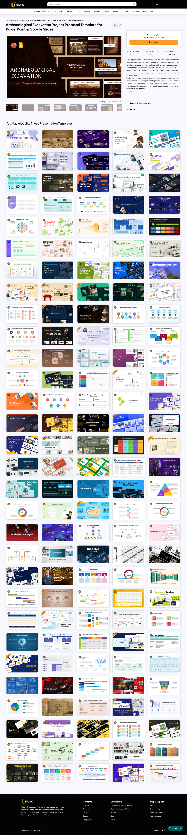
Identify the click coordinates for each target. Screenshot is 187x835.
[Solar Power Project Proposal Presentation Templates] (164, 139)
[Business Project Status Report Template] (57, 489)
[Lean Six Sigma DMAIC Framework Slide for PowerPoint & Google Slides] (57, 773)
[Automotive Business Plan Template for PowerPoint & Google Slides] (93, 423)
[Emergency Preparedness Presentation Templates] (129, 685)
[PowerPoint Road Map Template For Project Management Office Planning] (93, 598)
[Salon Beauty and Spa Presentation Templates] (57, 467)
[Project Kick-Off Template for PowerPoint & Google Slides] (164, 314)
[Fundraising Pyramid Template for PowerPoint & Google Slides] (164, 489)
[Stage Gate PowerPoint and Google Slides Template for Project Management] (93, 773)
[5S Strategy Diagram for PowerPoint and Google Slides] (22, 642)
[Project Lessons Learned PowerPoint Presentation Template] (164, 620)
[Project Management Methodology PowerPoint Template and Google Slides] (93, 401)
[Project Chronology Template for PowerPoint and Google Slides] (93, 685)
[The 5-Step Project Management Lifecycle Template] (164, 336)
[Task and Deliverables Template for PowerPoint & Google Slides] (22, 270)
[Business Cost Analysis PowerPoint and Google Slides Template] (22, 532)
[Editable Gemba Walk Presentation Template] (129, 663)
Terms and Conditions (158, 812)
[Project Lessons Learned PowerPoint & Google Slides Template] (164, 292)
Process (116, 11)
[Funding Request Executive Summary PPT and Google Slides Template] (22, 161)
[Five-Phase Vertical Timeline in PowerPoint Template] (93, 620)
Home (8, 20)
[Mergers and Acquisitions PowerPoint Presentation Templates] (93, 357)
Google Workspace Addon (120, 809)
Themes (125, 11)
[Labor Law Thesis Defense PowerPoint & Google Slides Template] (164, 248)
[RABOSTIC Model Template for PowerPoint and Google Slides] (164, 663)
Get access (153, 42)
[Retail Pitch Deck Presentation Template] (22, 423)
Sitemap (114, 820)
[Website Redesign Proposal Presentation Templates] (93, 161)
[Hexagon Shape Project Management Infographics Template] (164, 357)
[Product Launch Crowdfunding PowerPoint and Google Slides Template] (57, 248)
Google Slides (147, 11)
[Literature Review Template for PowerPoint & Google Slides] (164, 270)
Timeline (87, 11)
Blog (112, 816)
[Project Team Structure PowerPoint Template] (93, 532)
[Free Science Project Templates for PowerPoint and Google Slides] (93, 467)
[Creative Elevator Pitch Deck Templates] (57, 226)
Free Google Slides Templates (121, 805)
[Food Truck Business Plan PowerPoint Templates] (57, 423)
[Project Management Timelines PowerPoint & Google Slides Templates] (57, 270)
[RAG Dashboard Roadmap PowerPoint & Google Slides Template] (129, 598)
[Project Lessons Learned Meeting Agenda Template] (93, 707)
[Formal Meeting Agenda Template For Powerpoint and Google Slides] (164, 642)
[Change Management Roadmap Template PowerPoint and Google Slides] (129, 620)
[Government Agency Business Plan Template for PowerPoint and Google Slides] (22, 467)
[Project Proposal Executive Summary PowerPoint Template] (22, 183)
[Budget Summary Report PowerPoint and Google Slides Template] (57, 642)
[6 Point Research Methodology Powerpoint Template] (22, 379)
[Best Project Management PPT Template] (129, 510)
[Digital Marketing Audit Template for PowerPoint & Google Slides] (129, 270)
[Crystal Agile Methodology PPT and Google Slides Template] (164, 226)
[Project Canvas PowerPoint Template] (129, 336)
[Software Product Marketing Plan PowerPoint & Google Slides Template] (57, 729)
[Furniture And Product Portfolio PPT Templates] (164, 554)
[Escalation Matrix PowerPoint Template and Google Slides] (22, 620)
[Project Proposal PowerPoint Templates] (93, 139)
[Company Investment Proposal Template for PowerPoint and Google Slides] (57, 183)
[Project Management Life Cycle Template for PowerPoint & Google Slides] (22, 510)
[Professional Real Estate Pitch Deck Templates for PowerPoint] (22, 401)
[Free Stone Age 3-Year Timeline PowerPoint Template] (57, 598)
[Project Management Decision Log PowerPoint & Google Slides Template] (129, 467)
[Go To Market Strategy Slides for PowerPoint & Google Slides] (129, 445)
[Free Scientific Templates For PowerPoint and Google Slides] (22, 663)
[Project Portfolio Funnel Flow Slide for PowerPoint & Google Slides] (164, 576)
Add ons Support (156, 816)
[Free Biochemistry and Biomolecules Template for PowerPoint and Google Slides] (57, 751)
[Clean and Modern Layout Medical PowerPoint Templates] (57, 554)
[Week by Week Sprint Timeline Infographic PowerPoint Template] (22, 598)
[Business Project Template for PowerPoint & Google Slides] (93, 445)
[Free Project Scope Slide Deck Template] (57, 620)
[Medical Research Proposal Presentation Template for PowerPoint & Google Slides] (57, 161)
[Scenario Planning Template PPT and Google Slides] (22, 357)
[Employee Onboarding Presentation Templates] (129, 554)
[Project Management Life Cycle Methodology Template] (22, 445)
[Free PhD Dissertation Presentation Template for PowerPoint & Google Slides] (22, 576)
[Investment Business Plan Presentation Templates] (164, 401)
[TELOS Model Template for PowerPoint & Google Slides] (93, 576)
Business (70, 11)
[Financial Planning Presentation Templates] (129, 357)
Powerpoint (15, 20)
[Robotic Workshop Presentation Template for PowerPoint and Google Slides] (164, 467)
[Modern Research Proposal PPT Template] (22, 248)
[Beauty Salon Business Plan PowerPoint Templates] (93, 314)
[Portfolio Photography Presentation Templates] (22, 729)
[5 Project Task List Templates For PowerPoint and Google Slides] (93, 642)
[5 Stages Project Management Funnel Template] (164, 685)
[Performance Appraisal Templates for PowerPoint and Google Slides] (129, 773)
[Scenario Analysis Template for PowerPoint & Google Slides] (93, 226)
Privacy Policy (155, 809)
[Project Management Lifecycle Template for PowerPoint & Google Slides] (164, 510)
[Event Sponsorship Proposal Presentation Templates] (129, 161)
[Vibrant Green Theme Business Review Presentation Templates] (164, 598)
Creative (106, 11)
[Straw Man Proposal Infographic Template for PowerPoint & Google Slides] (22, 226)
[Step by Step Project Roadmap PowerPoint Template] (93, 751)
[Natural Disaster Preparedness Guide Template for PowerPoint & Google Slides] (164, 729)
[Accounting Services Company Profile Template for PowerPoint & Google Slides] (57, 576)
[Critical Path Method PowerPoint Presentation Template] (22, 751)
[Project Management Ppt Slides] (57, 401)
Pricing (164, 4)
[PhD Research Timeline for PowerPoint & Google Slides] (93, 379)
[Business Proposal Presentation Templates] (93, 183)
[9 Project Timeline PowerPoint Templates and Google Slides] (164, 423)
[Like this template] (120, 25)
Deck (79, 11)
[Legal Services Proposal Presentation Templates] (129, 205)
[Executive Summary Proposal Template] (57, 205)
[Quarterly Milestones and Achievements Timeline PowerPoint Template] (22, 336)
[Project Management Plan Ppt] (129, 314)
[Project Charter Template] (57, 663)
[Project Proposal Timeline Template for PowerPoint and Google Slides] (93, 205)
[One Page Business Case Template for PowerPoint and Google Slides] (129, 226)
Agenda (97, 11)
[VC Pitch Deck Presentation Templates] (164, 205)
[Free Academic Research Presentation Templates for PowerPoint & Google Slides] (57, 314)
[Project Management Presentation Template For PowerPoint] (164, 707)
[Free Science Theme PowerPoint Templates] (129, 642)
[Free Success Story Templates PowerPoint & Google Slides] (129, 707)
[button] (122, 64)
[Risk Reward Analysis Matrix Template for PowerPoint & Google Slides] (164, 379)
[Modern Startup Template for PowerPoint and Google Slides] (57, 532)
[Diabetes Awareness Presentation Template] (93, 554)
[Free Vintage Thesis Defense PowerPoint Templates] (57, 707)
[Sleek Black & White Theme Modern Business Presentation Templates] (129, 751)
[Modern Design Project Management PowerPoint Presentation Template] (129, 729)
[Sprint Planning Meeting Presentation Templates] (93, 270)
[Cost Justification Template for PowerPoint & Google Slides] (129, 248)
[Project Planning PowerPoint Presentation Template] (93, 663)
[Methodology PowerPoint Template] (129, 401)
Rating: (103, 101)
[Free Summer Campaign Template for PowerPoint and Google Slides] (93, 510)
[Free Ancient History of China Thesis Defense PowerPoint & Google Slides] (57, 292)
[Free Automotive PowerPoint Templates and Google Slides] (93, 729)
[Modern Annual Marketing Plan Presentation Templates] (57, 379)
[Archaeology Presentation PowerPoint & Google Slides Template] (57, 139)
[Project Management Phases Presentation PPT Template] (22, 554)
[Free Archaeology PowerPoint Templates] (129, 139)
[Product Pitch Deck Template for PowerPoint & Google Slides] (57, 336)
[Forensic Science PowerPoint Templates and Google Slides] (22, 773)
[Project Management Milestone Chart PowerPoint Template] (164, 773)
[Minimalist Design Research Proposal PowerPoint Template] (22, 205)
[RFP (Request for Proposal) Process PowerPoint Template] (93, 248)
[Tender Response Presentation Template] (22, 292)
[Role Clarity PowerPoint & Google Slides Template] (57, 510)
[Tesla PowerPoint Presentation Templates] (57, 685)
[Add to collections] (115, 25)
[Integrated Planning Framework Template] (129, 532)
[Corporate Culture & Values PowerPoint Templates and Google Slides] (57, 445)
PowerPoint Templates (42, 11)
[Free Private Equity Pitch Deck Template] (129, 379)
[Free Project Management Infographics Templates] (164, 445)
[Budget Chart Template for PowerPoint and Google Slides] (22, 707)
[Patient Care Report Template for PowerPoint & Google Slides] (22, 489)
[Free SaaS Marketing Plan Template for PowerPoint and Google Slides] (129, 423)
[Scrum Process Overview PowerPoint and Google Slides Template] (129, 576)
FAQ (151, 805)
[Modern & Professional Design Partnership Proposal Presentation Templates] (129, 183)
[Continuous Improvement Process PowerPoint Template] (57, 357)
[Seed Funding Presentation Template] (22, 139)
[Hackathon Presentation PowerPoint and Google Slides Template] (129, 292)
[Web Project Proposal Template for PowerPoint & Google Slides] (164, 161)
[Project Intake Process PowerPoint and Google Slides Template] (22, 314)
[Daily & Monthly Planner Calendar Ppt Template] (164, 532)
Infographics (58, 11)
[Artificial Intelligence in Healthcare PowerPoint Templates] (129, 489)
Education (135, 11)
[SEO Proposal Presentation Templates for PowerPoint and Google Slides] (164, 183)
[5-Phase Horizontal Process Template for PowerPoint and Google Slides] (164, 751)
